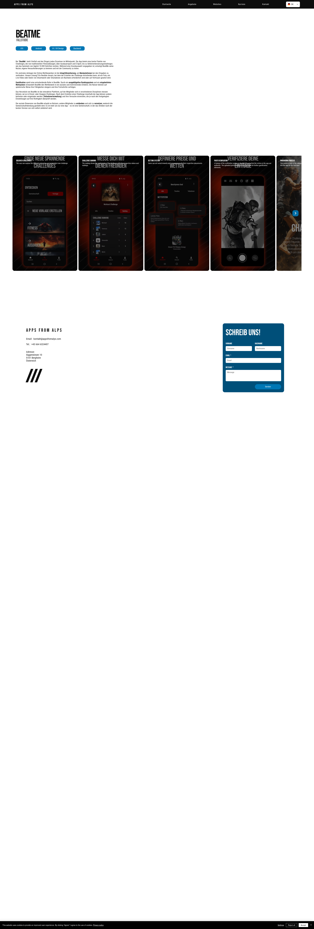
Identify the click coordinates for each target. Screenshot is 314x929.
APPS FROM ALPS (23, 4)
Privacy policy (98, 925)
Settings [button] (281, 925)
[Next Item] (295, 213)
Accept (303, 925)
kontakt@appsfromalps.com (47, 338)
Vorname (229, 343)
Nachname (258, 343)
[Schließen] (311, 925)
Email (228, 355)
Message (230, 367)
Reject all (291, 925)
